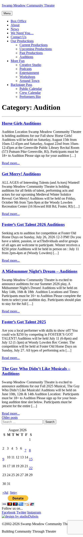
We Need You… (22, 33)
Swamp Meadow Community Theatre (28, 5)
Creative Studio (30, 65)
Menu (7, 13)
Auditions (26, 57)
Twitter (21, 512)
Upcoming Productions (35, 49)
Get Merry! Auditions (21, 174)
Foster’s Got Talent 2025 (24, 322)
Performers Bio (30, 96)
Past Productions (31, 53)
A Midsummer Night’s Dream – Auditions (39, 271)
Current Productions (33, 45)
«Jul (5, 492)
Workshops (27, 77)
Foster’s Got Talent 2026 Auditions (33, 224)
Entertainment (29, 73)
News (15, 29)
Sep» (13, 492)
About (15, 25)
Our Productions (22, 41)
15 (31, 459)
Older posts (10, 417)
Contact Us (18, 37)
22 (31, 468)
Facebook (8, 512)
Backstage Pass (21, 85)
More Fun (18, 61)
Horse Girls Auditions (21, 123)
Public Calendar (30, 89)
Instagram (34, 512)
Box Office (18, 21)
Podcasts (25, 69)
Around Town (29, 81)
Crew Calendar (30, 93)
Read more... (11, 163)
